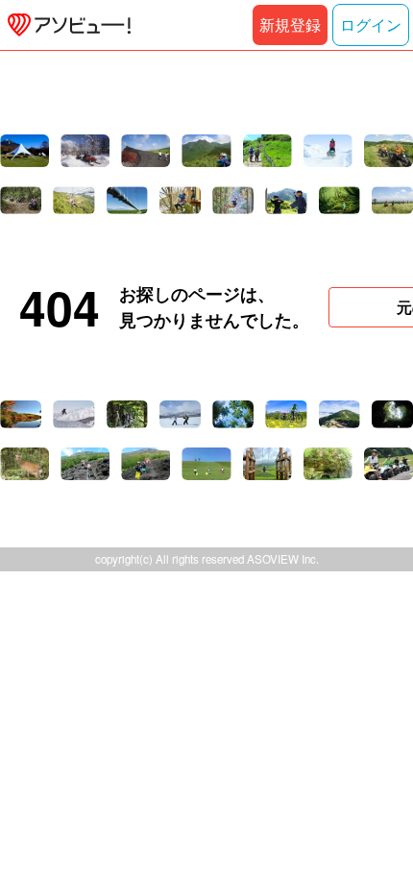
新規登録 (290, 24)
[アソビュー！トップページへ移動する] (65, 24)
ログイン (370, 24)
